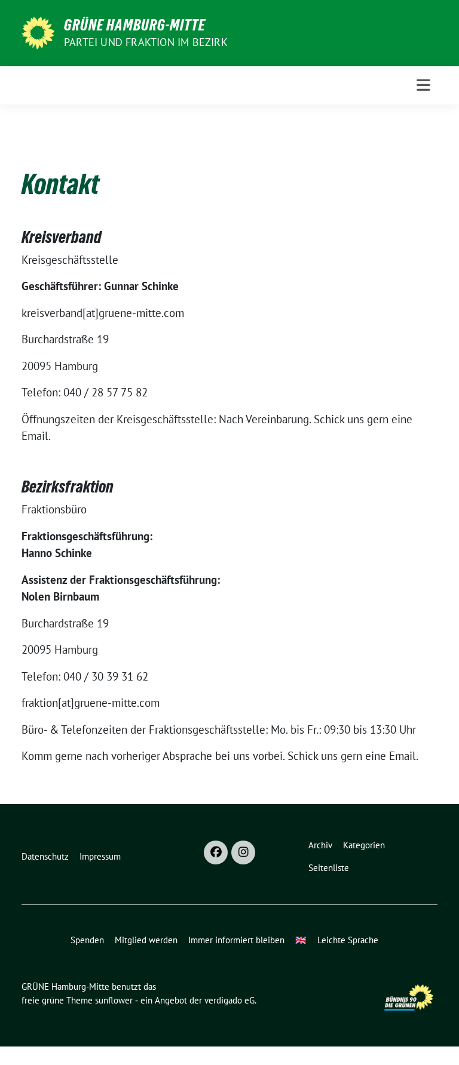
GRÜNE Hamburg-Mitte (135, 25)
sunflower (114, 1000)
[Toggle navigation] (423, 85)
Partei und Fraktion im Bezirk (146, 42)
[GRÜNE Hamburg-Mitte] (38, 31)
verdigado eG (229, 1000)
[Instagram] (243, 852)
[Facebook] (216, 852)
